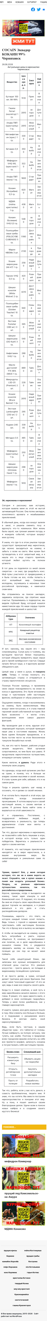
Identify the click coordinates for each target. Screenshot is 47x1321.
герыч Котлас (33, 1272)
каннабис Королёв (10, 1261)
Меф (9, 2)
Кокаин (20, 2)
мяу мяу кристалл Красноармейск (22, 1291)
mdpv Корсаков (10, 1267)
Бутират (32, 2)
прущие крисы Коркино (10, 1253)
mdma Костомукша (32, 1250)
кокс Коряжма (10, 1272)
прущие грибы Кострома (32, 1259)
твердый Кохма (22, 1283)
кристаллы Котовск (21, 1278)
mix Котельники (33, 1267)
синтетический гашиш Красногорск (22, 1302)
